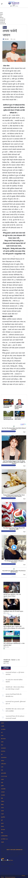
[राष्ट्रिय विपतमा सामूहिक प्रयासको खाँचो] (8, 404)
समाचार (2, 723)
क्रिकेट (2, 826)
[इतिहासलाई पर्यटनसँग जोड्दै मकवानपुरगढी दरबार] (8, 416)
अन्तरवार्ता (2, 792)
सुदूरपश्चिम (3, 817)
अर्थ (1, 732)
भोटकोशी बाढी (2, 20)
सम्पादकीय (3, 795)
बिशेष (2, 798)
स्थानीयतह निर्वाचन (4, 835)
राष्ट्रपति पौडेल (2, 19)
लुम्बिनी (2, 785)
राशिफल (1, 14)
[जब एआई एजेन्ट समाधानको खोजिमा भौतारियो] (20, 416)
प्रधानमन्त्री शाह (3, 23)
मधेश (2, 770)
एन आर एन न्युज (4, 776)
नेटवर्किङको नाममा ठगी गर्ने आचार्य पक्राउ (13, 611)
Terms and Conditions (10, 877)
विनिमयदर (1, 17)
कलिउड (2, 760)
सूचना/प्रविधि (3, 773)
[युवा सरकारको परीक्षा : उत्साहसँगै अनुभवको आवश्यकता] (20, 404)
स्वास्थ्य (2, 807)
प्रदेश (2, 766)
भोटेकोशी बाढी (2, 22)
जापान (2, 735)
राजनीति (2, 726)
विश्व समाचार (3, 738)
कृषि (2, 820)
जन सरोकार (3, 729)
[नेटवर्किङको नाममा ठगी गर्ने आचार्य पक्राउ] (11, 609)
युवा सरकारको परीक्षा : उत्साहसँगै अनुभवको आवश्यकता (19, 407)
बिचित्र (2, 804)
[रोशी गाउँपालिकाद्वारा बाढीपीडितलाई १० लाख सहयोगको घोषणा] (11, 641)
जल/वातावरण (3, 748)
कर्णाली (2, 779)
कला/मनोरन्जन (3, 757)
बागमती (2, 810)
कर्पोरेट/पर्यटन (3, 763)
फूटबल (2, 823)
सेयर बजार (3, 829)
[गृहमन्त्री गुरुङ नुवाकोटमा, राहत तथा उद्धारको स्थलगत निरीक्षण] (11, 592)
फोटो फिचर (3, 751)
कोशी (2, 782)
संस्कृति (2, 842)
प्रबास (2, 741)
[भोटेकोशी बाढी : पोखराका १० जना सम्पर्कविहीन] (11, 648)
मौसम (1, 16)
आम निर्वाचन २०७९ (4, 839)
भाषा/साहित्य (3, 788)
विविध (2, 832)
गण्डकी (2, 814)
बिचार (5, 27)
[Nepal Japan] (14, 3)
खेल (2, 754)
